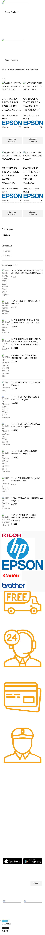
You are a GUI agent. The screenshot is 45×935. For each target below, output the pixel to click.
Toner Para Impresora (11, 790)
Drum (5, 841)
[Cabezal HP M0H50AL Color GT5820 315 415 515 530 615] (6, 365)
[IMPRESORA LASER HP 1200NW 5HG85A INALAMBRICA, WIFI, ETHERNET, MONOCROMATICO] (6, 344)
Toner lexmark (8, 806)
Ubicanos (27, 841)
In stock (7, 255)
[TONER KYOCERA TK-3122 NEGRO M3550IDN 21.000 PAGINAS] (6, 520)
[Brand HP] (18, 549)
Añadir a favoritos (5, 134)
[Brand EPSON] (22, 565)
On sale (8, 251)
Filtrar (6, 235)
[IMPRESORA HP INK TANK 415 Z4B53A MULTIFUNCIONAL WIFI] (6, 326)
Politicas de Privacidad (32, 824)
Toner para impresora (11, 828)
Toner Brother (8, 794)
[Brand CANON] (11, 576)
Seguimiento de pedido (32, 845)
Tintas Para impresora (11, 837)
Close (5, 83)
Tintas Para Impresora (29, 787)
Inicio (4, 69)
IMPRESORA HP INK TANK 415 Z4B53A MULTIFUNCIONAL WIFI (25, 321)
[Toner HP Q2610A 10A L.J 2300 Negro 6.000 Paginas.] (6, 461)
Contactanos (28, 837)
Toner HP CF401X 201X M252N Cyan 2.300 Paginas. (25, 398)
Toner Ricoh (7, 810)
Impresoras (7, 824)
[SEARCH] (39, 12)
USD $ (6, 922)
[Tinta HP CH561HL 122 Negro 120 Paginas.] (6, 386)
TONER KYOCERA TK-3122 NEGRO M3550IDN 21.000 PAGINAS (23, 517)
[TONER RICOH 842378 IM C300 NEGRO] (6, 307)
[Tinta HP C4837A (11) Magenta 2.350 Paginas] (6, 503)
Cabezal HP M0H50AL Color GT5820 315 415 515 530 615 (24, 356)
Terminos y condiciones (33, 832)
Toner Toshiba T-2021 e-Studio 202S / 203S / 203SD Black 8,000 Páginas (27, 271)
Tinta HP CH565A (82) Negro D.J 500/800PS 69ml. (25, 479)
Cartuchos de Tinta (10, 832)
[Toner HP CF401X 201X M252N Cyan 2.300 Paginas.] (6, 407)
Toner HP (6, 798)
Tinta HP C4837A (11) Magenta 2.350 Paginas (27, 499)
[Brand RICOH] (11, 535)
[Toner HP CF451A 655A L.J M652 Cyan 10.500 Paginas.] (6, 434)
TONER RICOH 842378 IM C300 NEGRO (25, 302)
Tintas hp (27, 792)
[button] (12, 140)
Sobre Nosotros (32, 820)
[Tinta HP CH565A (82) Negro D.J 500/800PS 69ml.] (6, 485)
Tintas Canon (29, 804)
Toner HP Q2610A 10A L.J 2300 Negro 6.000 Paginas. (25, 452)
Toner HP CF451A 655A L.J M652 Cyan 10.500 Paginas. (25, 425)
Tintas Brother (29, 800)
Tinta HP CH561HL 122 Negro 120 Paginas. (26, 383)
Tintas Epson (29, 796)
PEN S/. (5, 929)
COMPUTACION (9, 820)
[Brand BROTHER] (14, 586)
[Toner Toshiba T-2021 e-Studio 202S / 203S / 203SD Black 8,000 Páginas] (6, 282)
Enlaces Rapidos (11, 786)
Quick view (5, 147)
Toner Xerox (7, 802)
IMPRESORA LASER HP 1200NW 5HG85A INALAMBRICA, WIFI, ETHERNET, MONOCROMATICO (26, 341)
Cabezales (7, 845)
